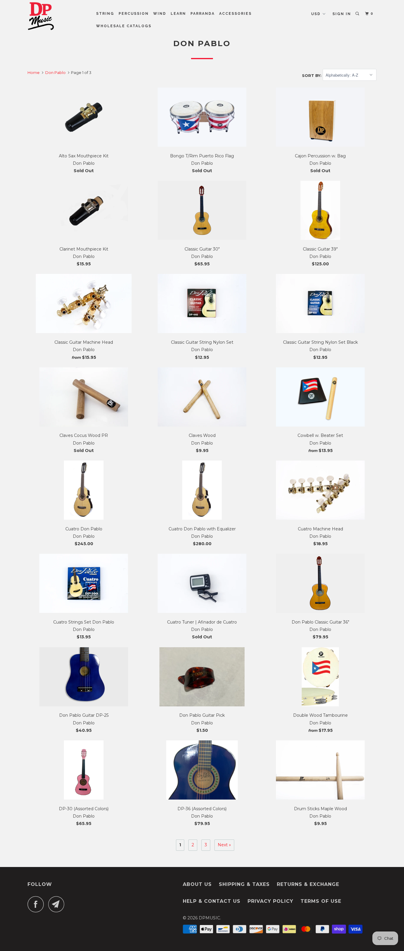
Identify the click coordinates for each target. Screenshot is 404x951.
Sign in (341, 14)
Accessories (235, 14)
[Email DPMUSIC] (58, 904)
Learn (178, 14)
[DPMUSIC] (58, 15)
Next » (224, 844)
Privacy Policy (270, 901)
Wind (159, 14)
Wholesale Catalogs (123, 26)
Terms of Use (320, 901)
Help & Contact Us (211, 901)
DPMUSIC (209, 918)
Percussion (134, 14)
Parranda (202, 14)
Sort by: (312, 75)
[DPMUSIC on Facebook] (37, 904)
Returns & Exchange (308, 884)
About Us (197, 884)
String (105, 14)
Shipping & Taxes (244, 884)
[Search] (357, 14)
